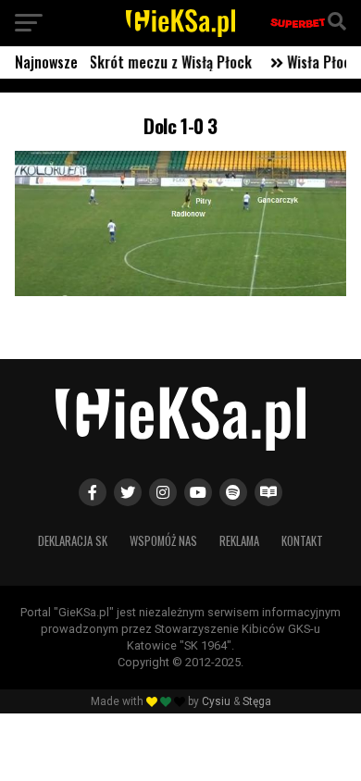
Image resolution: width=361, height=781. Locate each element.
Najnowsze (46, 62)
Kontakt (302, 541)
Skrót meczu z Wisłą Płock (163, 62)
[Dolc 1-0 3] (180, 291)
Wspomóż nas (163, 541)
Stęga (257, 701)
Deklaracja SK (72, 541)
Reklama (239, 541)
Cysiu (216, 701)
